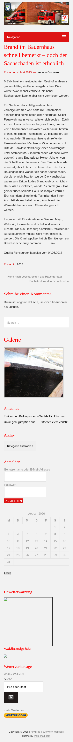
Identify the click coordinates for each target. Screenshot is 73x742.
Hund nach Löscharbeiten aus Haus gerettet (33, 276)
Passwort (10, 484)
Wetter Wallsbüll (14, 674)
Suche (8, 679)
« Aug (7, 572)
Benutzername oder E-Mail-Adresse (27, 469)
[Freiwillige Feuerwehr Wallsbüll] (36, 21)
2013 (20, 264)
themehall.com (42, 735)
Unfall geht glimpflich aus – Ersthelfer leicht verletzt (36, 422)
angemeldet (24, 302)
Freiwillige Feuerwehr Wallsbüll (46, 731)
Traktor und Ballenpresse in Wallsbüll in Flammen (35, 416)
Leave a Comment (48, 72)
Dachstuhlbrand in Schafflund (49, 281)
